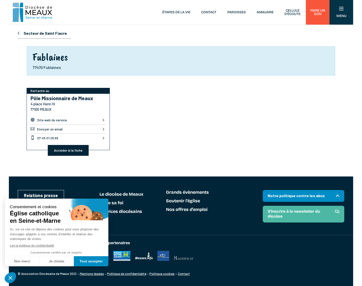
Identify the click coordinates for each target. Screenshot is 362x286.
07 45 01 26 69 (44, 138)
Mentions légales (92, 274)
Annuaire (265, 12)
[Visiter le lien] (122, 259)
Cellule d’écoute (292, 12)
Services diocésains (120, 211)
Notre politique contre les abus (296, 195)
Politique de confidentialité (126, 274)
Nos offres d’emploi (187, 209)
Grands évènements (187, 192)
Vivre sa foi (111, 203)
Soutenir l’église (183, 201)
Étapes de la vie (176, 12)
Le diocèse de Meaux (121, 194)
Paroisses (236, 12)
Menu (341, 16)
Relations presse (41, 195)
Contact (208, 12)
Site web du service (49, 120)
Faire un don (317, 12)
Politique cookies (162, 274)
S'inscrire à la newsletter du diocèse (294, 214)
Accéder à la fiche (68, 150)
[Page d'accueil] (32, 12)
